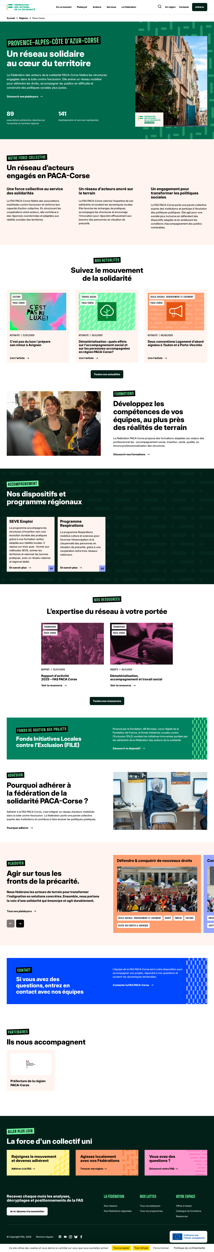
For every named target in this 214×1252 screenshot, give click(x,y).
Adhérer (199, 7)
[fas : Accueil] (21, 7)
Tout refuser (141, 1247)
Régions (23, 18)
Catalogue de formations (188, 1211)
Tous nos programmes (151, 1211)
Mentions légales (44, 1236)
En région (170, 7)
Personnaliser (161, 1247)
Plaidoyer (82, 7)
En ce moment (63, 7)
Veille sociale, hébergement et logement (139, 918)
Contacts (184, 7)
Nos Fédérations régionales (118, 1211)
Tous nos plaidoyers (150, 1205)
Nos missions (110, 1205)
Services (111, 7)
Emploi (178, 918)
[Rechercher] (159, 7)
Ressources (182, 1216)
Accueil (11, 18)
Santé (168, 918)
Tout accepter (121, 1247)
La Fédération (129, 7)
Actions (97, 7)
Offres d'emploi (184, 1205)
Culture (190, 918)
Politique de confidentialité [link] (189, 1247)
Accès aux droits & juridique (133, 925)
